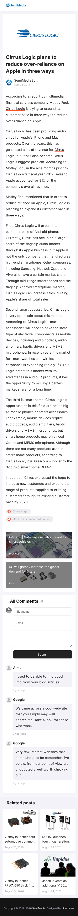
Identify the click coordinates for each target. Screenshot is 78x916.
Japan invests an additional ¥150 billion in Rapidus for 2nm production (57, 883)
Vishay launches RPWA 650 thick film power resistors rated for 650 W (19, 883)
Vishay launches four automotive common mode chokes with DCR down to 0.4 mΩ (20, 839)
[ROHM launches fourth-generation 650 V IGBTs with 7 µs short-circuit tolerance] (58, 821)
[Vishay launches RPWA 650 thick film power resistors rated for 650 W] (20, 865)
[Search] (63, 5)
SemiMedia (38, 908)
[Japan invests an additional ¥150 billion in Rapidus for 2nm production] (58, 865)
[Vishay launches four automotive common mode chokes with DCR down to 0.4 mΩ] (20, 821)
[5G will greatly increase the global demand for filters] (39, 575)
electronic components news (31, 519)
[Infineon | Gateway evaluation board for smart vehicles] (39, 545)
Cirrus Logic (15, 108)
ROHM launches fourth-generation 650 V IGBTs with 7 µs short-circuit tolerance (56, 839)
